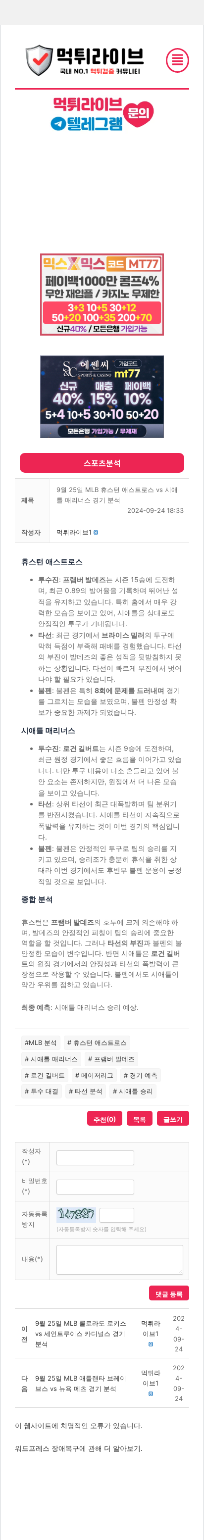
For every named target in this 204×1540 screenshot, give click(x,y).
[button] (74, 532)
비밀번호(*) (35, 1186)
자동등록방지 (35, 1219)
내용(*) (32, 1259)
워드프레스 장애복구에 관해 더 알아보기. (79, 1448)
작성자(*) (31, 1156)
